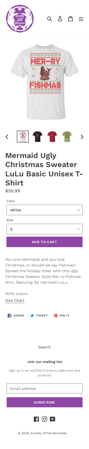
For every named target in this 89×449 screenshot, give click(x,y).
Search (44, 347)
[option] (22, 136)
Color (10, 201)
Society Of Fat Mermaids (49, 433)
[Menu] (81, 18)
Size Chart (14, 300)
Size (9, 220)
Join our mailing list (44, 362)
